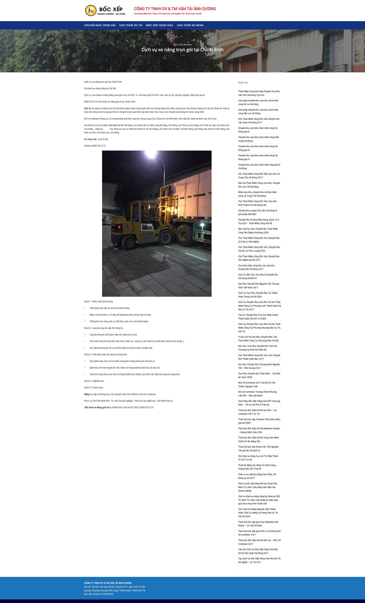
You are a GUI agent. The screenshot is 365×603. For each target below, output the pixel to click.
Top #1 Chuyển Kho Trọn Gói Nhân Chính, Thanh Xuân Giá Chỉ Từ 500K (258, 317)
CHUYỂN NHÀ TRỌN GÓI (100, 25)
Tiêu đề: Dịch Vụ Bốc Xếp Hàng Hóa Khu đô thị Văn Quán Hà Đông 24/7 (258, 551)
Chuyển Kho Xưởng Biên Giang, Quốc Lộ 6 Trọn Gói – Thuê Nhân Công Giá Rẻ (258, 221)
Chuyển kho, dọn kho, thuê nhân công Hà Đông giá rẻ (257, 130)
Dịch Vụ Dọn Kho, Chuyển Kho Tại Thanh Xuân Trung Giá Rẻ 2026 (258, 295)
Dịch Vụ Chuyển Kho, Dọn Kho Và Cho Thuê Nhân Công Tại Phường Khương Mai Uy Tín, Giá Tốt (259, 328)
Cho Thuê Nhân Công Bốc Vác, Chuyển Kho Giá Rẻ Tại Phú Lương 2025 (259, 249)
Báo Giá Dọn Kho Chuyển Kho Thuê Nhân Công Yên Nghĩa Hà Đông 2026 (258, 230)
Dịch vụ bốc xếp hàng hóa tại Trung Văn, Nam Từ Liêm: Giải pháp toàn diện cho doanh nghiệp (257, 487)
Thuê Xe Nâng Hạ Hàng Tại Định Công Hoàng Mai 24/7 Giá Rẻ (257, 467)
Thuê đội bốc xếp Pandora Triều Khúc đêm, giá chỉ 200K (259, 421)
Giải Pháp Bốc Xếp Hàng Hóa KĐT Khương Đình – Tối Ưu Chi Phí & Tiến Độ (259, 403)
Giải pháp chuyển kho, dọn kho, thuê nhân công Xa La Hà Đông (258, 102)
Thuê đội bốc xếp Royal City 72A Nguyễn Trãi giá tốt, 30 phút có (258, 448)
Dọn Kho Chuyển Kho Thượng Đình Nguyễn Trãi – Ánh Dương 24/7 (259, 366)
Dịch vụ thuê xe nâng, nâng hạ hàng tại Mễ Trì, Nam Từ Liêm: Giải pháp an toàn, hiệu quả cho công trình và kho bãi (259, 500)
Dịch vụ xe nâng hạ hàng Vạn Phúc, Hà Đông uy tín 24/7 (257, 476)
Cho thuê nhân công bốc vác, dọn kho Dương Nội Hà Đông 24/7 (256, 267)
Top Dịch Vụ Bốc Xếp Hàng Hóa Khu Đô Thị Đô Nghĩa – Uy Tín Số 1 (259, 560)
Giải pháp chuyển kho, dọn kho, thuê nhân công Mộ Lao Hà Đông (258, 111)
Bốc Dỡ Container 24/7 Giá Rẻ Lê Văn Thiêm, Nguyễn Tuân (256, 384)
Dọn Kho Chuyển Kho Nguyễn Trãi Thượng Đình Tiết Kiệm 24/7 (258, 285)
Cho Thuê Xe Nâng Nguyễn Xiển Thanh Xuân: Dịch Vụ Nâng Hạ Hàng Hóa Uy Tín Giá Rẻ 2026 (258, 513)
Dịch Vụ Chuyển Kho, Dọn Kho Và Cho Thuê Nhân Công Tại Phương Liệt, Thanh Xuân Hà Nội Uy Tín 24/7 (259, 306)
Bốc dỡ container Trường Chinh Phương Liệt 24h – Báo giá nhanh (257, 393)
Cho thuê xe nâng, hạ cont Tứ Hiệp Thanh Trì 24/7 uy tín (258, 458)
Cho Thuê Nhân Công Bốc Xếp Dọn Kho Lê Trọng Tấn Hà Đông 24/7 (259, 176)
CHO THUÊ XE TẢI (130, 25)
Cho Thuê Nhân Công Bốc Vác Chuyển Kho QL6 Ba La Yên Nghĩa (259, 240)
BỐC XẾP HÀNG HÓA (159, 25)
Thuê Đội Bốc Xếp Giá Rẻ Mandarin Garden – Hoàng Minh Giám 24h (259, 430)
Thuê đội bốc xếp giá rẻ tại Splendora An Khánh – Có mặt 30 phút (258, 524)
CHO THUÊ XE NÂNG (190, 25)
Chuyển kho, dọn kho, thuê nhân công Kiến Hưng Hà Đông (258, 139)
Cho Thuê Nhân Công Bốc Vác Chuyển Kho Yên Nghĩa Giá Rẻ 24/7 (259, 258)
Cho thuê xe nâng (182, 44)
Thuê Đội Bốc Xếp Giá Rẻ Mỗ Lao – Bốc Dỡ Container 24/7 (259, 542)
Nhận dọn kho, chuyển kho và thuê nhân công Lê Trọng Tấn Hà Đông (257, 194)
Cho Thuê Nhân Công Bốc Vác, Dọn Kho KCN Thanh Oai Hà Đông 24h (257, 203)
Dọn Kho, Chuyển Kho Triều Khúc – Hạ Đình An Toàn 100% (259, 375)
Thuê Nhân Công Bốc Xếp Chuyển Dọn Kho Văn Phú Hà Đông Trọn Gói (259, 93)
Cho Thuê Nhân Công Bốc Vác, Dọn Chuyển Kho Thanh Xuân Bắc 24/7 (259, 357)
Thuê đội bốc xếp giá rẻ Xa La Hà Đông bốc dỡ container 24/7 (259, 533)
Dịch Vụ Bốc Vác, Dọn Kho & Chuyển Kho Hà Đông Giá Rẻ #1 (258, 276)
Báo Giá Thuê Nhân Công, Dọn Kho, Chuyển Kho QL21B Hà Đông (259, 185)
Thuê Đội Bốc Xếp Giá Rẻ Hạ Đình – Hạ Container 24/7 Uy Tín (257, 412)
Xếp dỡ (87, 108)
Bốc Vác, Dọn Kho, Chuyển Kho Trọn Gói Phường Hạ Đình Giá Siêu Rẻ (257, 348)
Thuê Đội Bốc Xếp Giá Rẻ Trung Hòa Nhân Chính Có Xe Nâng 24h (258, 439)
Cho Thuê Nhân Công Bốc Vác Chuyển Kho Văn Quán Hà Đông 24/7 (259, 121)
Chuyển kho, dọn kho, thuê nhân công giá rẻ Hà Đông (259, 166)
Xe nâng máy (90, 139)
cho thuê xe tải (116, 125)
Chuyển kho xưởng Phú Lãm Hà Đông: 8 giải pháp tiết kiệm (257, 212)
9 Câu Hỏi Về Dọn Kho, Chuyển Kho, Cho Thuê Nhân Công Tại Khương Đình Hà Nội (258, 339)
